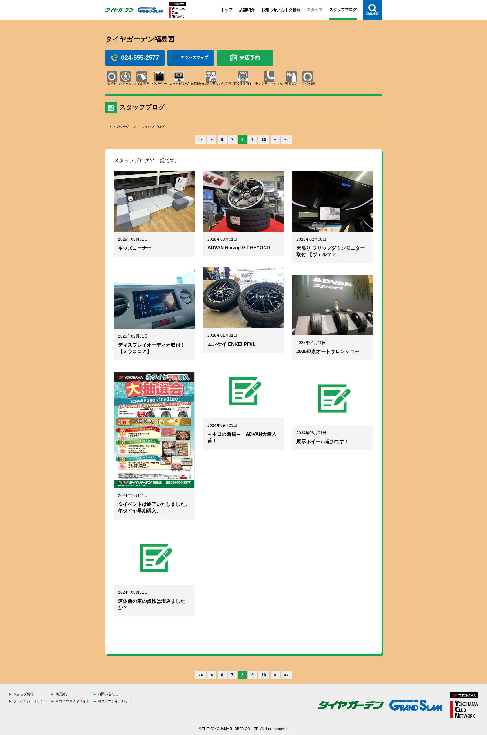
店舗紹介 (247, 9)
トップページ (119, 127)
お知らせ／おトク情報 (281, 9)
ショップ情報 (23, 694)
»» (286, 139)
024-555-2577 (140, 57)
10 (264, 139)
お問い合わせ (108, 694)
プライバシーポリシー (30, 701)
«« (200, 139)
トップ (227, 9)
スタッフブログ (343, 9)
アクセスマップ (194, 57)
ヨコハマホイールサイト (116, 701)
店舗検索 (372, 13)
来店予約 (250, 58)
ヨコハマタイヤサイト (72, 701)
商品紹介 (62, 694)
